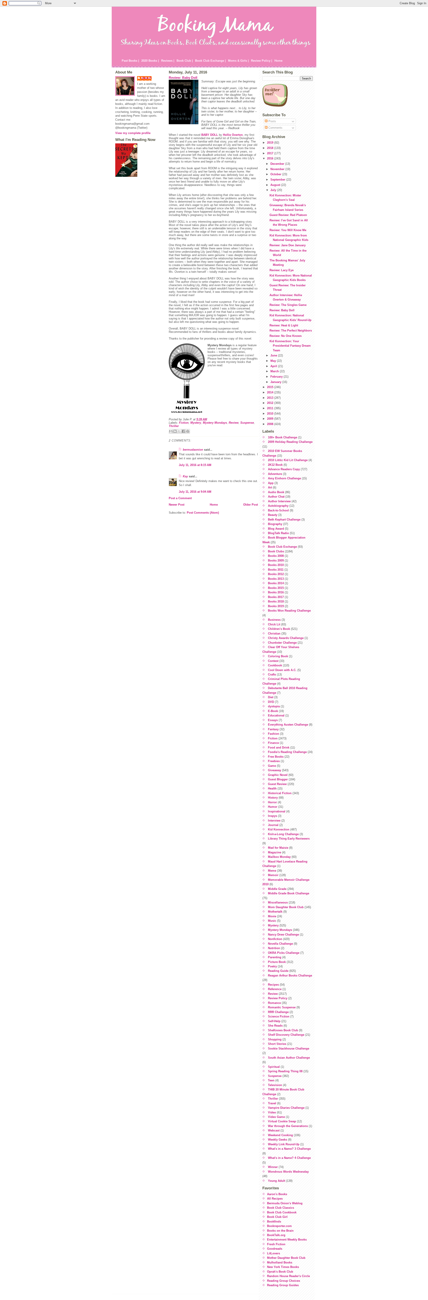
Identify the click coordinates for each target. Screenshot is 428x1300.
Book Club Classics (280, 1207)
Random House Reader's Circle (288, 1276)
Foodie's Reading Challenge (287, 752)
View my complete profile (132, 133)
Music (272, 920)
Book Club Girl (277, 1217)
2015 (270, 387)
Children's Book (279, 629)
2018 (270, 148)
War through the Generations (288, 1126)
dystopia (274, 706)
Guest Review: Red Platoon (288, 215)
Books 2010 (276, 565)
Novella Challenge (280, 943)
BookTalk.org (276, 1235)
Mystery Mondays (215, 422)
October (276, 174)
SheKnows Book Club (283, 1030)
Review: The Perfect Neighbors (291, 330)
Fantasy (273, 729)
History (273, 797)
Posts (272, 121)
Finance (273, 743)
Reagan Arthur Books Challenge (290, 975)
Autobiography (278, 505)
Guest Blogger (278, 779)
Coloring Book (278, 656)
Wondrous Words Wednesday (288, 1171)
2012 (270, 403)
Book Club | (185, 60)
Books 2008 (276, 555)
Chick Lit (274, 624)
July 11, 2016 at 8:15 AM (195, 465)
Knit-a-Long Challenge (283, 834)
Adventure (275, 474)
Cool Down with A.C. (282, 670)
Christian (274, 633)
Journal (273, 825)
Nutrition (274, 948)
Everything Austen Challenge (288, 724)
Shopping (275, 1039)
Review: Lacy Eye (282, 270)
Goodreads (274, 1248)
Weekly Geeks (277, 1139)
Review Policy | (261, 60)
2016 (270, 158)
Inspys (272, 816)
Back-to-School (278, 510)
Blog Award (276, 528)
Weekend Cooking (280, 1135)
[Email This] (171, 431)
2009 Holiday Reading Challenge (290, 442)
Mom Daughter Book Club (286, 907)
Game (272, 765)
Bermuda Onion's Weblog (284, 1203)
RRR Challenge (278, 1012)
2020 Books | (150, 60)
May (273, 360)
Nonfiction (275, 939)
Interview (274, 820)
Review (234, 422)
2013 (270, 397)
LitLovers (273, 1253)
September (278, 179)
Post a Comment (180, 498)
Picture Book (277, 962)
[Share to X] (179, 431)
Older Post (250, 504)
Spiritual (274, 1066)
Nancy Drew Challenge (283, 934)
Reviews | (167, 60)
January (276, 382)
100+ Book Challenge (282, 437)
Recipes (273, 984)
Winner (273, 1167)
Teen (271, 1080)
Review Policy (277, 998)
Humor (272, 806)
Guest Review (277, 784)
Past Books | (130, 60)
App (271, 483)
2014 (270, 392)
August (275, 185)
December (277, 163)
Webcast (274, 1130)
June (274, 355)
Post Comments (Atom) (203, 512)
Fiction (184, 422)
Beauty (272, 515)
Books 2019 (276, 606)
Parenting (274, 957)
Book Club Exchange (282, 546)
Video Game (276, 1117)
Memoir (273, 875)
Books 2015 (276, 588)
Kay (185, 476)
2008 (270, 424)
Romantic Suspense (282, 1007)
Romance (274, 1003)
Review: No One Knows (286, 336)
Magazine (274, 852)
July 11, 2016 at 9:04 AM (195, 491)
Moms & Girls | (238, 60)
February (277, 376)
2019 (270, 142)
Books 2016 (276, 592)
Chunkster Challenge (282, 642)
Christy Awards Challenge (286, 638)
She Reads (275, 1025)
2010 (270, 413)
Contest (273, 661)
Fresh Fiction (276, 1244)
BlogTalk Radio (278, 533)
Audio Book (276, 492)
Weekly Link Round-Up (283, 1144)
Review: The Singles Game (288, 305)
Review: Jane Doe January (288, 245)
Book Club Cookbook (281, 1212)
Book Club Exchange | (210, 60)
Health (272, 788)
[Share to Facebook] (183, 431)
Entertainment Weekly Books (287, 1239)
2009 (270, 418)
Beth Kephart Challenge (284, 519)
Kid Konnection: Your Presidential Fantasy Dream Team (290, 346)
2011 (270, 408)
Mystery (195, 422)
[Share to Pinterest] (187, 431)
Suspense (247, 422)
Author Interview (279, 501)
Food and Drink (278, 747)
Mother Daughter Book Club (286, 1257)
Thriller (174, 426)
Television (275, 1085)
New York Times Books (283, 1267)
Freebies (274, 761)
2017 (270, 153)
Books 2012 (276, 574)
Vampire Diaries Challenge (286, 1107)
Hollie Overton (233, 134)
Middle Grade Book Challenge (288, 893)
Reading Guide (278, 970)
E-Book (273, 711)
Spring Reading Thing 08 (285, 1071)
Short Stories (277, 1044)
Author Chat (276, 496)
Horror (272, 802)
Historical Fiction (280, 793)
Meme (272, 870)
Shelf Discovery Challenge (286, 1034)
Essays (273, 720)
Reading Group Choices (283, 1280)
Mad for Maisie (278, 847)
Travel (272, 1103)
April (274, 366)
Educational (276, 715)
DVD (271, 702)
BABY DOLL (209, 134)
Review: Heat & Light (284, 325)
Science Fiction (278, 1016)
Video (272, 1112)
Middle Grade (277, 889)
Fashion (273, 733)
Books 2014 (276, 583)
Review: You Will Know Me (288, 230)
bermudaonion (193, 449)
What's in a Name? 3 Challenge (289, 1148)
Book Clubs (276, 551)
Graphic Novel (278, 775)
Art (270, 487)
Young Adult (276, 1180)
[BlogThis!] (175, 431)
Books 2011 (276, 569)
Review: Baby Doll (183, 77)
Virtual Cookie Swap (282, 1121)
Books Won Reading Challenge (289, 610)
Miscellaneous (278, 902)
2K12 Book (275, 464)
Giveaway (274, 770)
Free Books (276, 756)
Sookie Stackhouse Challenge (288, 1048)
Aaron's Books (277, 1194)
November (277, 169)
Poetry (272, 966)
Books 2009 (276, 560)
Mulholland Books (279, 1262)
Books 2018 (276, 601)
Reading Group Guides (283, 1285)
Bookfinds (274, 1221)
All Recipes (275, 1198)
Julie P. (147, 78)
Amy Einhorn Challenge (284, 478)
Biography (275, 524)
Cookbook (275, 665)
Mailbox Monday (279, 857)
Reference (275, 989)
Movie (272, 916)
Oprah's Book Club (280, 1271)
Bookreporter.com (279, 1226)
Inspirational (276, 811)
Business (274, 619)
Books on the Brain (280, 1230)
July (273, 190)
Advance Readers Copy (284, 469)
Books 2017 (276, 597)
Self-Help (274, 1021)
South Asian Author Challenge (289, 1057)
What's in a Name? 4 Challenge (289, 1158)
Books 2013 (276, 578)
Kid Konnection (278, 829)
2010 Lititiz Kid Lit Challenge (288, 460)
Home (278, 60)
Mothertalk (275, 911)
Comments (275, 127)
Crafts (272, 674)
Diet (270, 697)
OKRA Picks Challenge (283, 952)
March (275, 371)
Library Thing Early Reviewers (289, 838)
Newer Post (176, 504)
